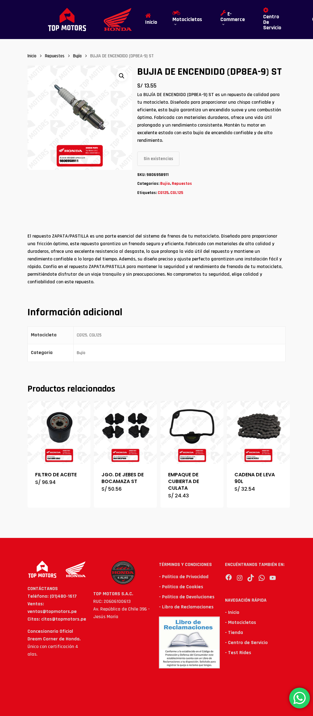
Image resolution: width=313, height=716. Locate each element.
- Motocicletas (240, 622)
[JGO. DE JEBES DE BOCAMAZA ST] (125, 432)
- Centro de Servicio (246, 642)
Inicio (32, 56)
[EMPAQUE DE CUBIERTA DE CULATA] (191, 432)
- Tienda (234, 632)
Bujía (77, 56)
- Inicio (232, 612)
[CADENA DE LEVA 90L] (258, 432)
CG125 (163, 192)
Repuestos (54, 56)
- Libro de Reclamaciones (186, 607)
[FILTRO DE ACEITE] (59, 432)
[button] (121, 75)
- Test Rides (238, 653)
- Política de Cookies (181, 587)
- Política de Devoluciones (187, 597)
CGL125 (176, 192)
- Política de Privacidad (183, 577)
